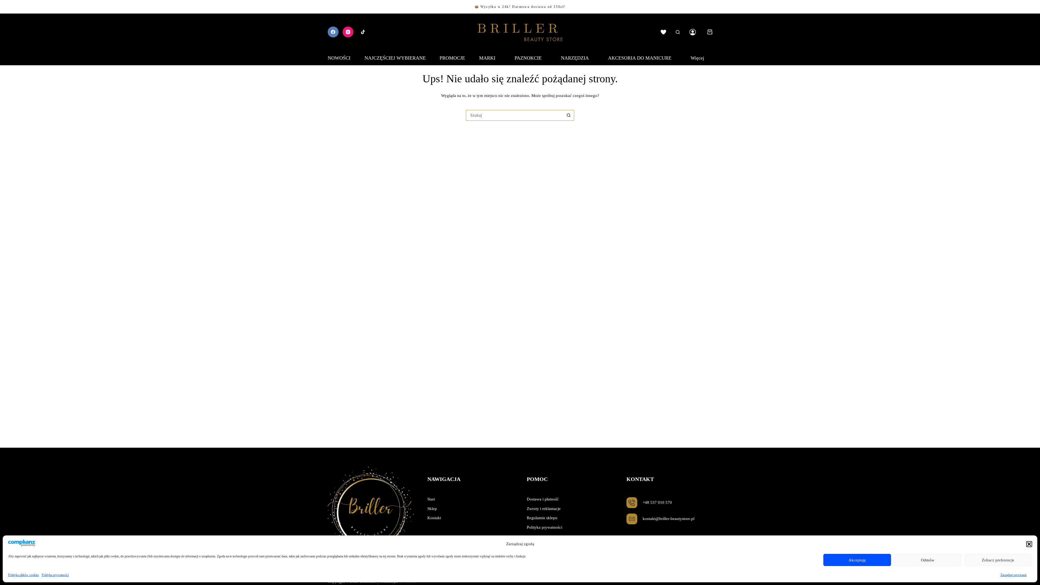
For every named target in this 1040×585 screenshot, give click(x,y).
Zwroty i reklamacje (544, 508)
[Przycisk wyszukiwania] (568, 115)
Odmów (927, 560)
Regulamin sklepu (542, 518)
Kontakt (434, 518)
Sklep (432, 508)
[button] (1029, 544)
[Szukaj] (678, 32)
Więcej (697, 58)
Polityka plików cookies (23, 575)
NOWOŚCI (339, 58)
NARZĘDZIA (575, 58)
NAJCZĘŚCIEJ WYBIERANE (395, 58)
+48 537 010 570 (657, 502)
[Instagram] (348, 32)
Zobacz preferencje (998, 560)
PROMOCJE (452, 58)
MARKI (487, 58)
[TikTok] (363, 32)
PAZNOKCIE (528, 58)
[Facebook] (333, 32)
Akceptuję (857, 560)
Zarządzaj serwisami (1013, 575)
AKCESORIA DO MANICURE (639, 58)
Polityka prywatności (55, 575)
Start (431, 499)
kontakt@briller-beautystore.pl (668, 518)
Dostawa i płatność (543, 499)
